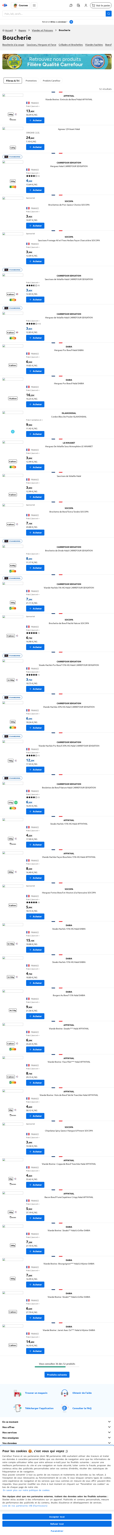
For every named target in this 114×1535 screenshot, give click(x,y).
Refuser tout (57, 1523)
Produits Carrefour (51, 80)
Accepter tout (57, 1516)
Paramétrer (57, 1531)
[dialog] (57, 1490)
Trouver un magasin (36, 1392)
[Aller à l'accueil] (4, 5)
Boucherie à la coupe (13, 44)
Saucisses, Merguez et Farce (41, 44)
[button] (34, 5)
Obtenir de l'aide (82, 1392)
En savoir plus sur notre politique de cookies (26, 1490)
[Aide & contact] (71, 5)
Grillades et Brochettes (71, 44)
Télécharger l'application (39, 1408)
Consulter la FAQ (82, 1408)
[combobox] (57, 14)
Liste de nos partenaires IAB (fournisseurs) (24, 1505)
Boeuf (108, 44)
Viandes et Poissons (42, 30)
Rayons (22, 30)
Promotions (31, 80)
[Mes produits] (78, 5)
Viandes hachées (94, 44)
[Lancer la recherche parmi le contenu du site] (108, 13)
